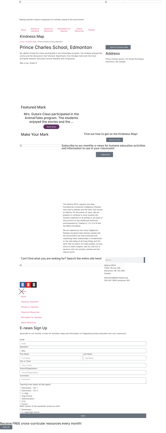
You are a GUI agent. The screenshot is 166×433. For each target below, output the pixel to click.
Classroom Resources (30, 312)
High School (27, 396)
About (23, 30)
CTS (23, 401)
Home (22, 42)
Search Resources (28, 322)
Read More (51, 127)
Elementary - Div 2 (30, 390)
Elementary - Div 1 (29, 388)
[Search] (144, 260)
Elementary (26, 409)
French (25, 404)
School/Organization (28, 368)
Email (22, 339)
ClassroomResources (48, 30)
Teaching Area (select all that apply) (35, 384)
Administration (28, 399)
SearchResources (79, 30)
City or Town (25, 361)
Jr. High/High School (30, 412)
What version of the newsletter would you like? (40, 406)
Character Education (30, 302)
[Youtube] (28, 285)
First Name (24, 354)
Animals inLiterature (35, 30)
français (91, 30)
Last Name (87, 354)
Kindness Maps (31, 42)
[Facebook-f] (22, 285)
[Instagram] (34, 285)
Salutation (24, 347)
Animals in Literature (29, 307)
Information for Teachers (31, 317)
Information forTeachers (63, 30)
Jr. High (25, 393)
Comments (24, 376)
